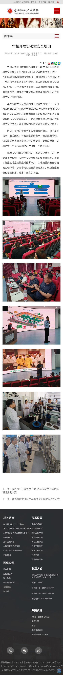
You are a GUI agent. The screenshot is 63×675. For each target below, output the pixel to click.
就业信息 (7, 578)
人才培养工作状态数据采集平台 (16, 533)
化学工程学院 (37, 551)
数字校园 (7, 569)
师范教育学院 (37, 529)
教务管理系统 (8, 582)
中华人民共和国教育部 (12, 551)
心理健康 (7, 587)
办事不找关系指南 (21, 2)
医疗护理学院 (37, 524)
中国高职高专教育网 (11, 546)
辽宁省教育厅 (8, 542)
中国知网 (7, 555)
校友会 (34, 2)
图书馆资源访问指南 (40, 635)
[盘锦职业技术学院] (22, 11)
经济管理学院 (37, 537)
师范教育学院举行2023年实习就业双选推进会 (36, 498)
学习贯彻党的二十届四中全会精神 (17, 529)
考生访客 (42, 2)
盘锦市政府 (8, 537)
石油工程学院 (37, 546)
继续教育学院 (37, 559)
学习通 (6, 591)
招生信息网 (8, 574)
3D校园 (51, 2)
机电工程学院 (37, 542)
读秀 (33, 626)
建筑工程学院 (37, 533)
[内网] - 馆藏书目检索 (40, 617)
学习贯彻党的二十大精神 (13, 524)
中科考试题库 (37, 630)
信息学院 (35, 555)
